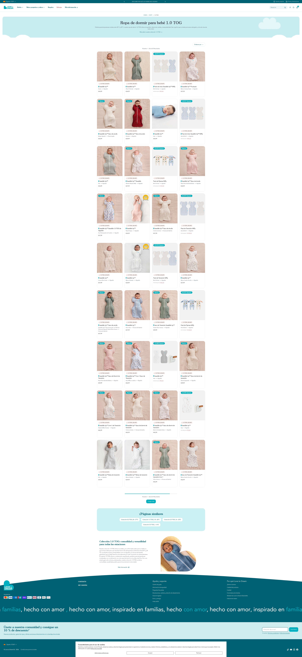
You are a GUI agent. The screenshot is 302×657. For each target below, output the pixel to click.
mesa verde (156, 601)
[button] (20, 7)
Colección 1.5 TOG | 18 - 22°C (151, 520)
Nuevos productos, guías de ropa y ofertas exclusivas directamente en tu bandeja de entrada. (32, 634)
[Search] (285, 7)
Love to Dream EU (10, 650)
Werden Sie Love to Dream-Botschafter (237, 596)
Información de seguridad (159, 587)
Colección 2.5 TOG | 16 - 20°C (172, 520)
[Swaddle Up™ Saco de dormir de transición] (192, 356)
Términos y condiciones (273, 633)
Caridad (229, 590)
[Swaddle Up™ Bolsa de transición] (109, 455)
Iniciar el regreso (157, 596)
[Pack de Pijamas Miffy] (165, 161)
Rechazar (198, 653)
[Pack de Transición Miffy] (192, 208)
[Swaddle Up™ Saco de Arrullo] (192, 161)
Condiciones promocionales (29, 650)
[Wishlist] (293, 7)
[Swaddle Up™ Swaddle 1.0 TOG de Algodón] (109, 208)
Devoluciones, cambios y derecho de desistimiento (166, 593)
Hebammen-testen (232, 599)
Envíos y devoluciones (293, 1)
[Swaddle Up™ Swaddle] (137, 161)
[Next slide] (165, 1)
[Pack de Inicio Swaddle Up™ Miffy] (165, 66)
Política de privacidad (96, 649)
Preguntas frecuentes (158, 590)
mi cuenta (82, 585)
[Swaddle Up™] (109, 66)
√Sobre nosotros (231, 585)
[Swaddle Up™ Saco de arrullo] (109, 114)
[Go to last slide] (124, 1)
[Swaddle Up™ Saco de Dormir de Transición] (109, 356)
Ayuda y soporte (280, 1)
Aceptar (150, 653)
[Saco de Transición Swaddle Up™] (165, 305)
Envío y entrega (157, 599)
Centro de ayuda (157, 585)
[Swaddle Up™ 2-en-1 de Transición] (109, 405)
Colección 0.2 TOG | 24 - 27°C (129, 520)
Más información (122, 567)
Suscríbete (294, 629)
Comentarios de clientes (233, 593)
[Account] (290, 7)
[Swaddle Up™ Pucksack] (192, 66)
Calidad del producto (232, 587)
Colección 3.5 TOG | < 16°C (151, 525)
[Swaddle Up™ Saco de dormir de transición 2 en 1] (165, 455)
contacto (82, 582)
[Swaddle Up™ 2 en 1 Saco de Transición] (137, 356)
